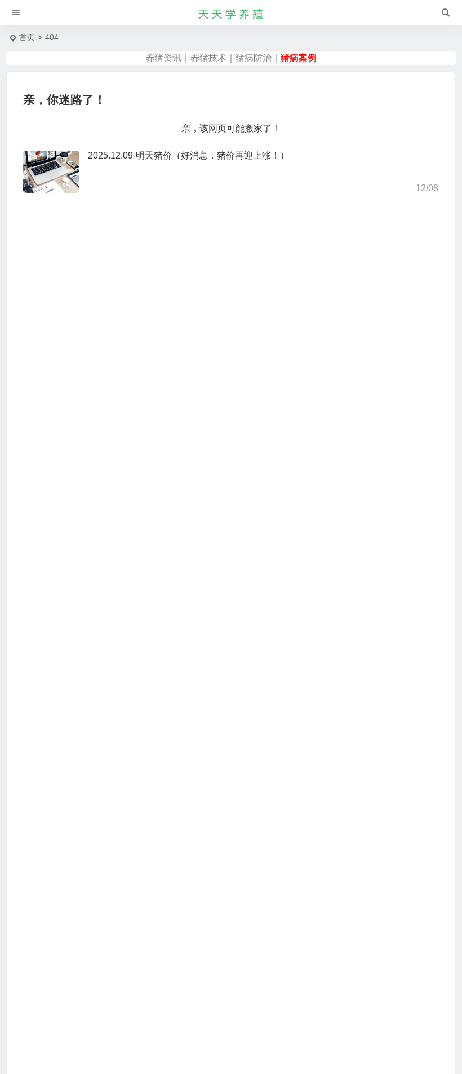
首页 (27, 37)
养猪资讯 (163, 58)
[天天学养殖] (231, 13)
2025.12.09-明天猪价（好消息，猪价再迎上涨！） (188, 155)
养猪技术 (208, 58)
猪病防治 (254, 58)
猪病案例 (299, 58)
